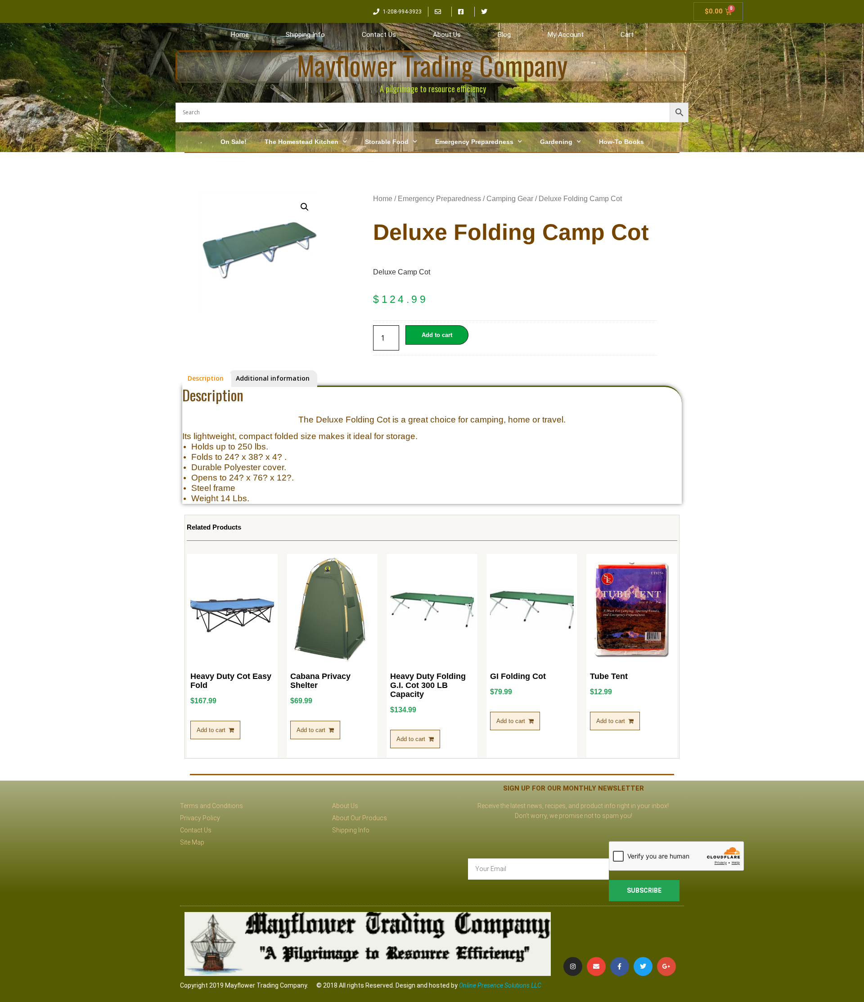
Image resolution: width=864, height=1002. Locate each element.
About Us (447, 35)
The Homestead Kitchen (301, 141)
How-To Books (621, 141)
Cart (627, 35)
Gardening (556, 141)
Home (240, 35)
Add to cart (437, 335)
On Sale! (233, 141)
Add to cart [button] (211, 730)
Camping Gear (509, 198)
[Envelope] (596, 966)
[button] (305, 207)
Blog (504, 35)
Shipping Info (305, 35)
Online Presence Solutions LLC (500, 985)
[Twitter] (643, 966)
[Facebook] (619, 966)
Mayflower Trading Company (432, 65)
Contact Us (379, 35)
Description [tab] (206, 378)
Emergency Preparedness (474, 141)
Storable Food (387, 141)
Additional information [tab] (273, 378)
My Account (566, 35)
